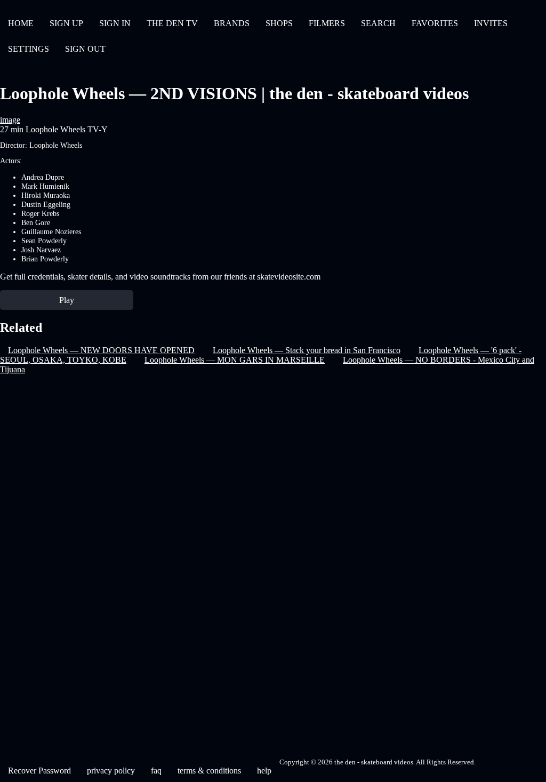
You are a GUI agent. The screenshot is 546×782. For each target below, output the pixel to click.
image (10, 119)
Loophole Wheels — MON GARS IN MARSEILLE (234, 359)
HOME (21, 23)
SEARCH (378, 23)
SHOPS (279, 23)
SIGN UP (66, 23)
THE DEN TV (172, 23)
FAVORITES (435, 23)
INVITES (491, 23)
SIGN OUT (85, 48)
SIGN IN (115, 23)
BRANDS (232, 23)
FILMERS (327, 23)
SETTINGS (28, 48)
